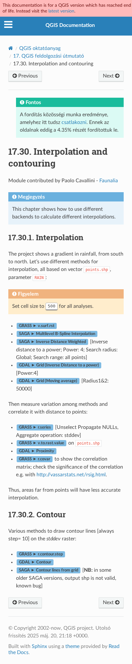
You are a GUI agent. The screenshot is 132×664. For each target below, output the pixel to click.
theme (72, 646)
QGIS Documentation (70, 25)
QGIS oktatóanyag (40, 48)
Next (109, 75)
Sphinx (39, 646)
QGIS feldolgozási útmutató (48, 56)
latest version (61, 11)
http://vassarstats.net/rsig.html (71, 474)
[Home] (10, 48)
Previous (27, 75)
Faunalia (108, 180)
